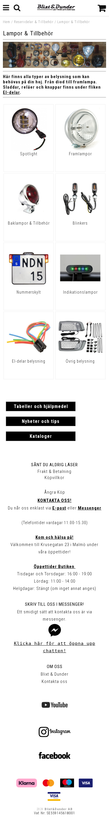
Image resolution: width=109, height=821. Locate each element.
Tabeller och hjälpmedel (41, 406)
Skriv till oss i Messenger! (54, 604)
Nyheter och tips (41, 421)
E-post (59, 508)
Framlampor (80, 154)
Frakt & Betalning (54, 471)
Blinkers (80, 223)
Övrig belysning (80, 361)
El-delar (11, 92)
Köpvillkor (54, 477)
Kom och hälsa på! (54, 537)
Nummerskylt (29, 292)
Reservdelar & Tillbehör (33, 22)
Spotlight (28, 154)
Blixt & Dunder (55, 674)
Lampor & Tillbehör (73, 22)
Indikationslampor (80, 292)
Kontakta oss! (54, 500)
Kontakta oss (54, 681)
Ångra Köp (54, 492)
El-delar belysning (28, 361)
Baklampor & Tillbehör (29, 223)
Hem (6, 22)
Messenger (89, 508)
